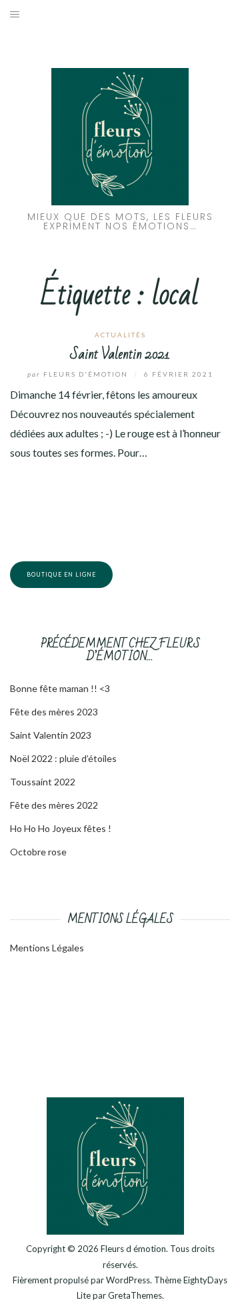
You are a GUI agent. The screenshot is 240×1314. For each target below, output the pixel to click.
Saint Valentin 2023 (50, 735)
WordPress (128, 1280)
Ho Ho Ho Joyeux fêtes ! (60, 828)
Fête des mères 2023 (54, 711)
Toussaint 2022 (42, 781)
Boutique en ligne (61, 574)
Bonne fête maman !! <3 (60, 688)
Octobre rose (38, 851)
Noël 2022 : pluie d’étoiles (63, 758)
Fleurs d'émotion (79, 374)
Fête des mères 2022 (54, 805)
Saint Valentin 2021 (120, 354)
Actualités (120, 335)
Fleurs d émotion (133, 1248)
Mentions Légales (47, 947)
